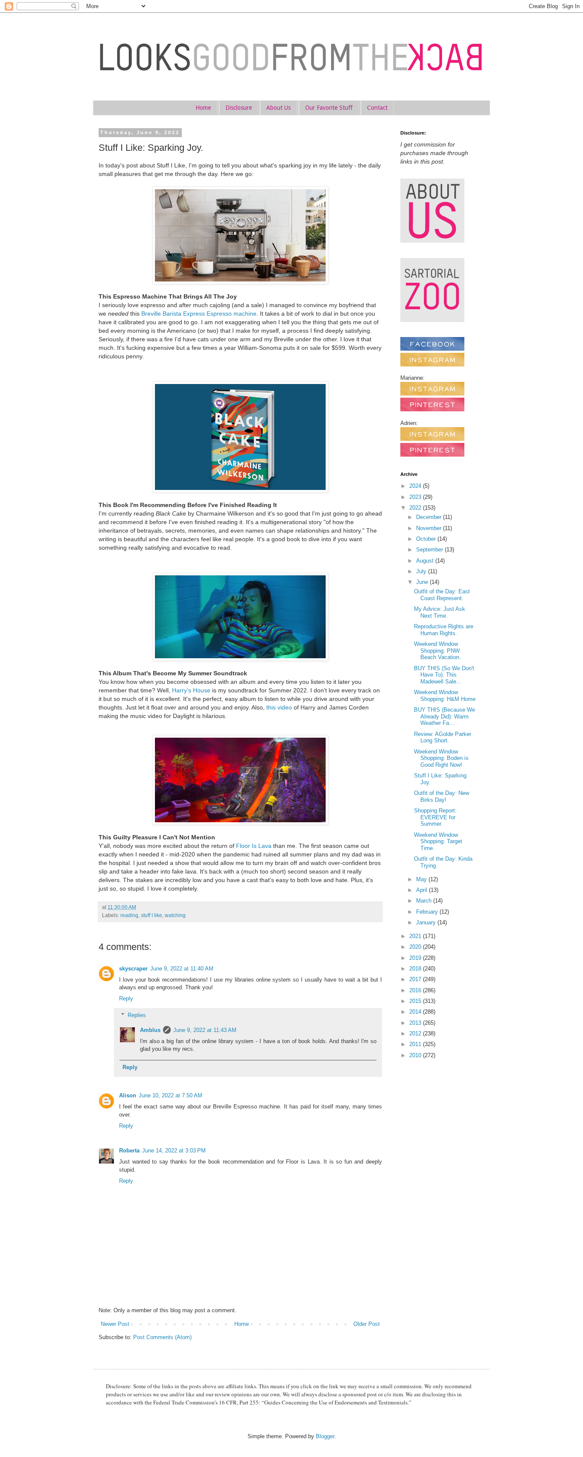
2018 (416, 968)
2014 (416, 1011)
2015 (416, 1001)
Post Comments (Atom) (162, 1337)
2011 (416, 1044)
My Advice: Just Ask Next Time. (439, 612)
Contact (377, 107)
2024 (416, 486)
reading (129, 915)
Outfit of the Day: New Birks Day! (441, 796)
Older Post (366, 1324)
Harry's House (191, 690)
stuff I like (151, 915)
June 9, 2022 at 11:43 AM (204, 1030)
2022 (416, 507)
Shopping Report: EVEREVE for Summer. (435, 817)
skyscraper (133, 968)
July (422, 571)
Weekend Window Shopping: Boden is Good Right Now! (441, 758)
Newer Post (115, 1324)
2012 (416, 1033)
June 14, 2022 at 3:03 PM (174, 1150)
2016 (416, 990)
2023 (416, 497)
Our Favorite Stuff (329, 107)
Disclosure (238, 107)
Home (203, 107)
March (424, 900)
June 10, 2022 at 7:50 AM (170, 1095)
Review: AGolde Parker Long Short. (442, 737)
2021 (416, 936)
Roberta (129, 1150)
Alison (127, 1095)
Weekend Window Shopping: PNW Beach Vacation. (437, 650)
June (423, 582)
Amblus (150, 1030)
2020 (416, 947)
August (425, 560)
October (426, 539)
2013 (416, 1023)
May (422, 879)
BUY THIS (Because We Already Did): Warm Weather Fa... (444, 716)
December (429, 517)
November (429, 528)
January (426, 922)
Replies (137, 1015)
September (430, 549)
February (428, 912)
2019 (416, 958)
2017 (416, 979)
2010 (416, 1055)
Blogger (325, 1436)
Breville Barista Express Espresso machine (199, 313)
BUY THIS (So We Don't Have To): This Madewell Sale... (444, 675)
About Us (278, 107)
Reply (126, 998)
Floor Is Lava (253, 845)
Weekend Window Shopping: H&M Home (444, 695)
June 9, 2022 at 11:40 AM (181, 968)
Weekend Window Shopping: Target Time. (438, 841)
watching (175, 915)
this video (279, 707)
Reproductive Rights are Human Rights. (443, 629)
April (422, 890)
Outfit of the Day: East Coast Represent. (442, 594)
